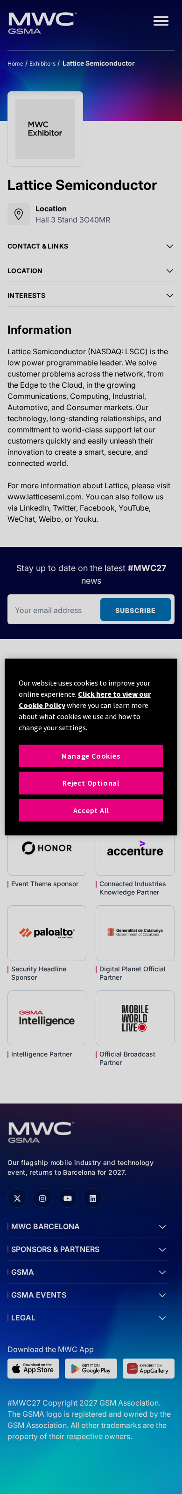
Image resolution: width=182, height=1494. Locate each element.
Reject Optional (91, 782)
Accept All (91, 810)
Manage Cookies (91, 755)
